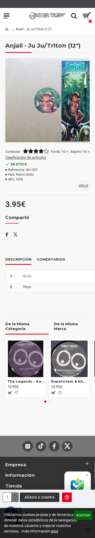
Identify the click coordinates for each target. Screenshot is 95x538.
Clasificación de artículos (25, 157)
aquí (54, 531)
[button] (45, 401)
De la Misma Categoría (17, 326)
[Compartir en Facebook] (6, 235)
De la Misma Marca (66, 326)
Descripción (18, 259)
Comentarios (51, 259)
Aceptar (83, 515)
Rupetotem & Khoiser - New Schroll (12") (69, 381)
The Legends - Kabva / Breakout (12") (25, 381)
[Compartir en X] (15, 235)
